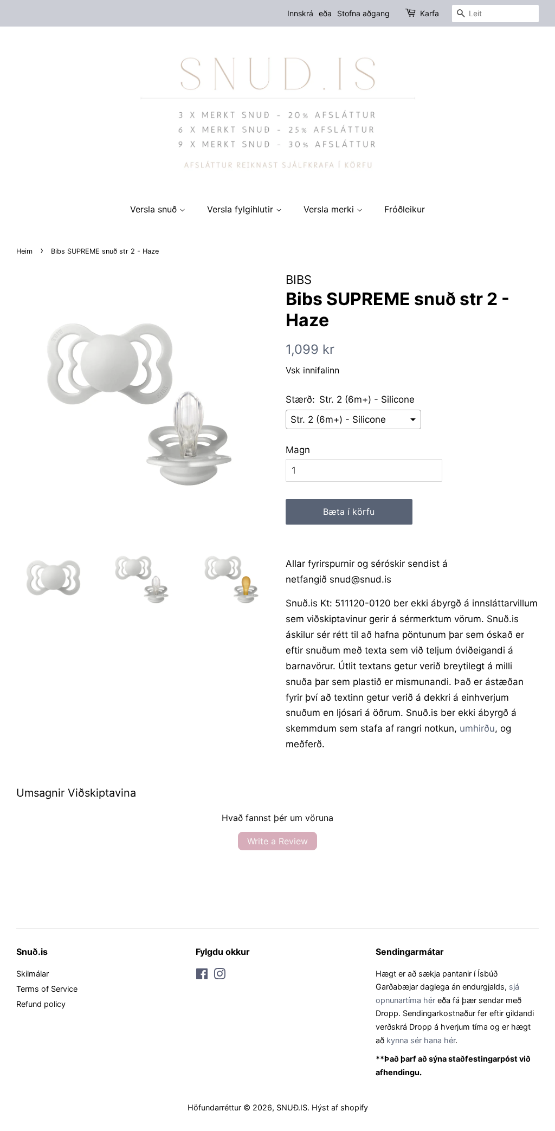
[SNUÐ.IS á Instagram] (219, 975)
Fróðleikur (404, 209)
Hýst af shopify (340, 1107)
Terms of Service (47, 988)
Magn (298, 449)
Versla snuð (154, 209)
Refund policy (41, 1004)
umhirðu (477, 728)
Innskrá (300, 13)
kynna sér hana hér (420, 1040)
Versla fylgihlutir (241, 209)
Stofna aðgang (363, 13)
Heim (24, 251)
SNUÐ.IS (291, 1107)
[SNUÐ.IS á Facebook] (202, 975)
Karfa (429, 13)
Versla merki (330, 209)
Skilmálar (32, 973)
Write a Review (277, 841)
